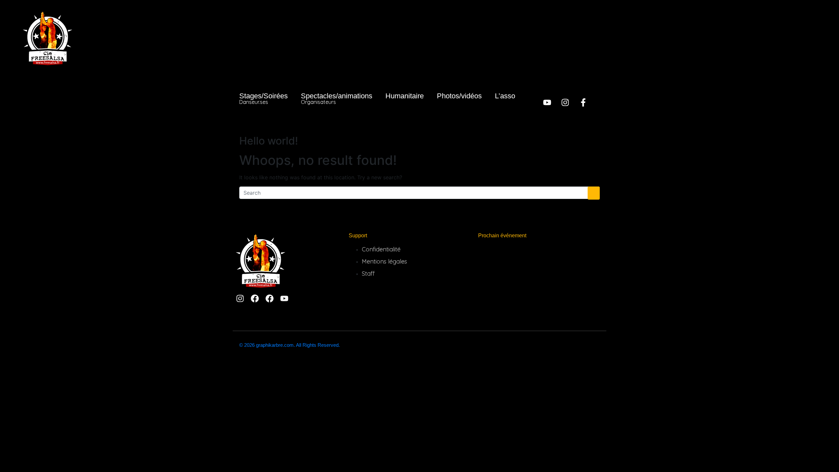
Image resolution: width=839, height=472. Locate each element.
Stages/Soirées (263, 98)
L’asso (505, 96)
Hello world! (268, 140)
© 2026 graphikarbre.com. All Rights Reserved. (289, 345)
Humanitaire (404, 96)
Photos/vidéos (459, 96)
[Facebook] (255, 298)
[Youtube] (547, 102)
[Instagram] (565, 102)
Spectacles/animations (336, 98)
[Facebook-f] (583, 102)
